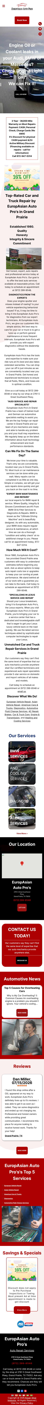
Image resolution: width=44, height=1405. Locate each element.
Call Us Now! (21, 94)
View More (22, 1310)
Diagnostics (19, 708)
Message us (22, 960)
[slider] (22, 1085)
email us (22, 691)
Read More (22, 1013)
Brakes (8, 714)
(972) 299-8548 (23, 290)
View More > (22, 833)
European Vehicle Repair (19, 701)
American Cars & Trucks (13, 1194)
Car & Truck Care (21, 714)
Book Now (22, 20)
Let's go (22, 907)
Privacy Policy (26, 1403)
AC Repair (33, 711)
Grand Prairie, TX (13, 1135)
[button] (22, 863)
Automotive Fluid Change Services (16, 1203)
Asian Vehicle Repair (11, 1190)
